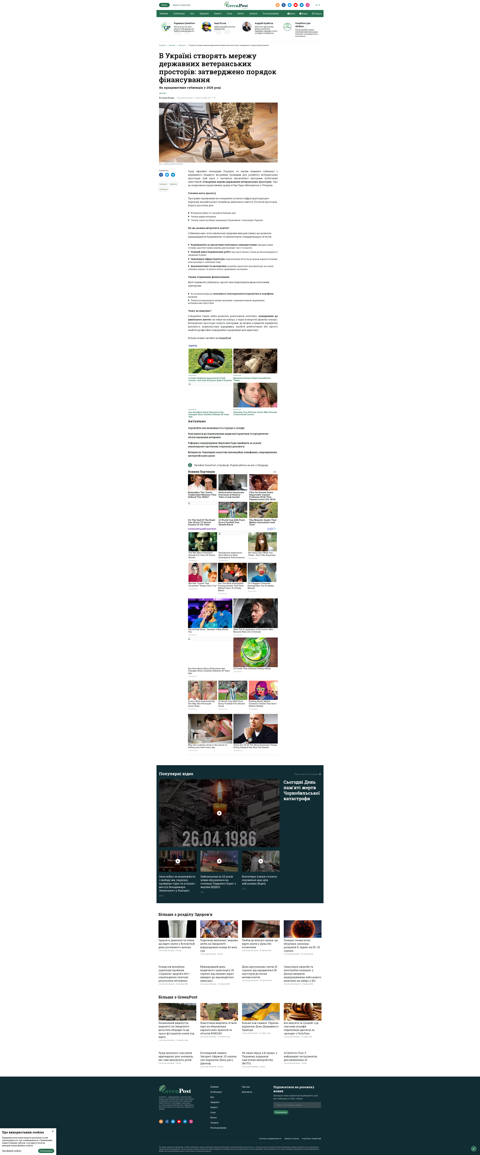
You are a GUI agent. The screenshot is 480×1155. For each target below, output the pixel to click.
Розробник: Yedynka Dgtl (311, 1139)
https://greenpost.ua (300, 1147)
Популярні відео (176, 773)
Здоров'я (204, 13)
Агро (229, 13)
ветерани (163, 184)
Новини (164, 13)
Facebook (223, 465)
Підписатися (281, 1112)
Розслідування (271, 13)
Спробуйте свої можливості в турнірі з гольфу (216, 427)
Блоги (241, 13)
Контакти (247, 1092)
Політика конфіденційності (270, 1139)
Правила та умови (291, 1139)
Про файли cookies (11, 1150)
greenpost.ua (217, 1149)
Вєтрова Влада (166, 97)
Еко (192, 13)
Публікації (179, 13)
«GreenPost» (194, 1147)
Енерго (217, 13)
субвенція (164, 189)
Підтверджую (46, 1151)
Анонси (253, 13)
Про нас (246, 1086)
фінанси (173, 184)
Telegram (262, 465)
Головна (162, 45)
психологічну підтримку (218, 326)
